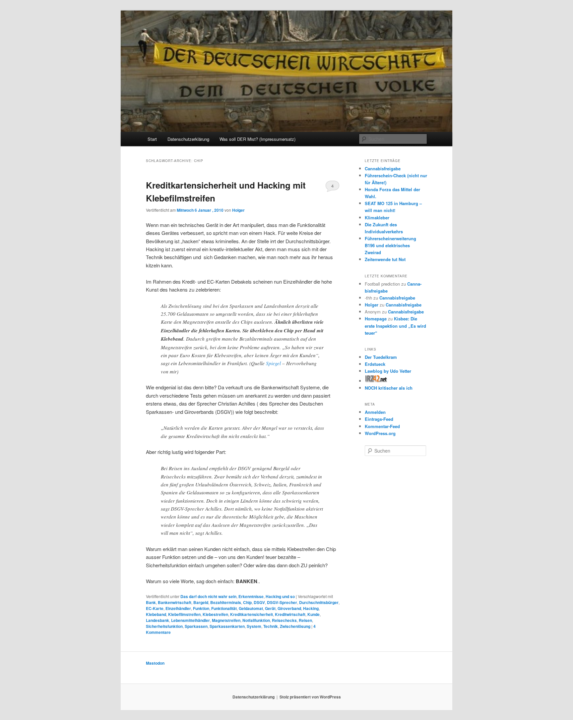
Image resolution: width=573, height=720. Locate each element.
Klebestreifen (215, 614)
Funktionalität (224, 608)
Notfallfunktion (256, 620)
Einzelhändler (178, 608)
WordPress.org (380, 433)
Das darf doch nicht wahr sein (208, 596)
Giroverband (289, 608)
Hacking (311, 608)
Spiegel (273, 363)
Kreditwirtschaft (290, 614)
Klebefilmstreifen (184, 614)
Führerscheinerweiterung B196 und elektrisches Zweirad (390, 245)
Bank (151, 602)
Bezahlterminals (225, 602)
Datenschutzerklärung (188, 139)
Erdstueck (375, 364)
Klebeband (156, 614)
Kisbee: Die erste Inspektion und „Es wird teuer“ (395, 325)
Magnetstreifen (226, 620)
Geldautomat (251, 608)
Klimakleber (377, 217)
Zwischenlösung (295, 626)
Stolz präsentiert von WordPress (310, 697)
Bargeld (200, 602)
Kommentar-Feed (382, 426)
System (254, 626)
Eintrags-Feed (379, 419)
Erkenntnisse (251, 596)
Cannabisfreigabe (383, 168)
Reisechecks (284, 620)
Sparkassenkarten (227, 626)
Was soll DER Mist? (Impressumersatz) (257, 139)
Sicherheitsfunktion (164, 626)
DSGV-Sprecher (282, 602)
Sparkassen (196, 626)
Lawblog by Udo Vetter (388, 371)
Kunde (313, 614)
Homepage (376, 318)
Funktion (201, 608)
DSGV (259, 602)
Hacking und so (280, 596)
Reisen (305, 620)
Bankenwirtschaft (174, 602)
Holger (238, 210)
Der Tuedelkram (381, 357)
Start (152, 139)
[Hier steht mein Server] (376, 381)
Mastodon (155, 663)
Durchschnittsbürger (319, 602)
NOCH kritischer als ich (389, 388)
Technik (270, 626)
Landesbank (157, 620)
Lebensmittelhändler (190, 620)
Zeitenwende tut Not (385, 259)
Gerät (270, 608)
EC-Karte (154, 608)
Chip (247, 602)
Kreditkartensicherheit (251, 614)
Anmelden (375, 412)
